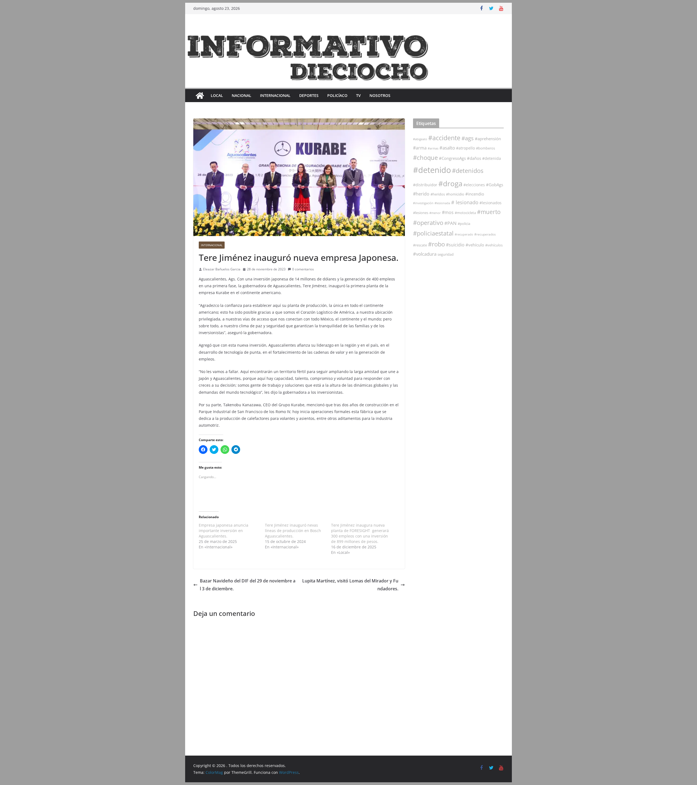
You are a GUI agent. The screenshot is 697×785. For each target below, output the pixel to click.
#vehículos (494, 245)
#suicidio (455, 245)
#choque (425, 157)
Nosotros (379, 95)
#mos (448, 212)
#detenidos (467, 170)
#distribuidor (425, 184)
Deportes (309, 95)
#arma (420, 148)
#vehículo (475, 245)
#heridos (437, 194)
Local (217, 95)
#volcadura (424, 254)
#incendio (474, 194)
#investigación (423, 203)
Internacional (275, 95)
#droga (450, 183)
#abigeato (420, 139)
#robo (436, 244)
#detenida (491, 158)
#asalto (447, 148)
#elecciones (474, 184)
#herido (421, 194)
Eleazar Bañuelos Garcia (221, 269)
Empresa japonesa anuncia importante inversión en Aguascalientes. (223, 531)
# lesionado (464, 202)
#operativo (428, 223)
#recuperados (485, 234)
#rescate (420, 245)
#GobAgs (494, 184)
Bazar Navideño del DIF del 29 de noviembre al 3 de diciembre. (247, 585)
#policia (464, 223)
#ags (467, 138)
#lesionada (442, 203)
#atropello (465, 148)
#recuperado (464, 234)
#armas (433, 148)
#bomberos (485, 148)
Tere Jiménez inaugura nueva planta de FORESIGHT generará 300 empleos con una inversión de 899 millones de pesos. (360, 533)
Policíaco (337, 95)
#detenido (432, 169)
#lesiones (420, 212)
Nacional (241, 95)
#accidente (444, 137)
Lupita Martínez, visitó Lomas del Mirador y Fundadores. (350, 585)
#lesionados (490, 202)
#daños (474, 158)
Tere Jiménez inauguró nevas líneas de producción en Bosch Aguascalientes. (293, 531)
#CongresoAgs (452, 158)
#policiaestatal (433, 233)
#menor (435, 213)
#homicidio (455, 194)
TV (358, 95)
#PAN (450, 223)
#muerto (489, 212)
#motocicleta (465, 212)
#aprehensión (488, 138)
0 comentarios (303, 269)
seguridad (446, 254)
